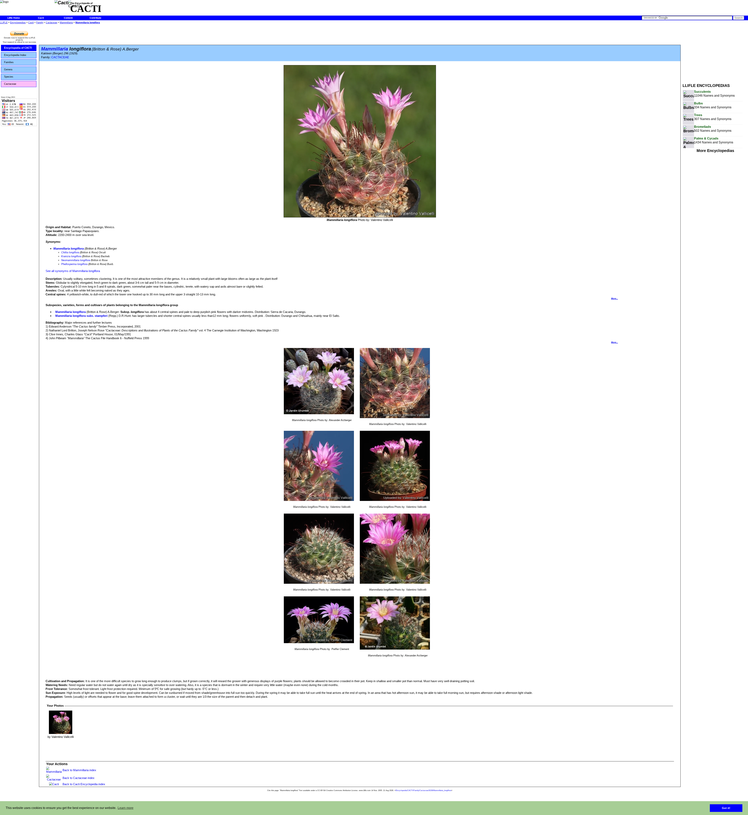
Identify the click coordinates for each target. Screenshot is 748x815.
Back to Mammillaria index (79, 770)
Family (39, 22)
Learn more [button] (125, 808)
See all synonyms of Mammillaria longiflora (73, 271)
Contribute (95, 18)
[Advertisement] (715, 52)
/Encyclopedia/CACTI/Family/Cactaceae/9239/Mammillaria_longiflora (423, 790)
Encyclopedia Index (15, 55)
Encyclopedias (18, 22)
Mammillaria (66, 22)
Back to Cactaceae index (78, 778)
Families (9, 62)
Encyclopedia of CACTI (18, 47)
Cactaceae (51, 22)
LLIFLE (4, 22)
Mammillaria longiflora (87, 22)
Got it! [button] (726, 808)
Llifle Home (13, 18)
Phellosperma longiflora (74, 264)
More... (614, 298)
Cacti (41, 18)
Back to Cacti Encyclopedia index (84, 784)
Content (68, 18)
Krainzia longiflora (71, 256)
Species (8, 76)
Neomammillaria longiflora (75, 260)
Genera (8, 69)
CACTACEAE (60, 57)
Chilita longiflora (70, 252)
